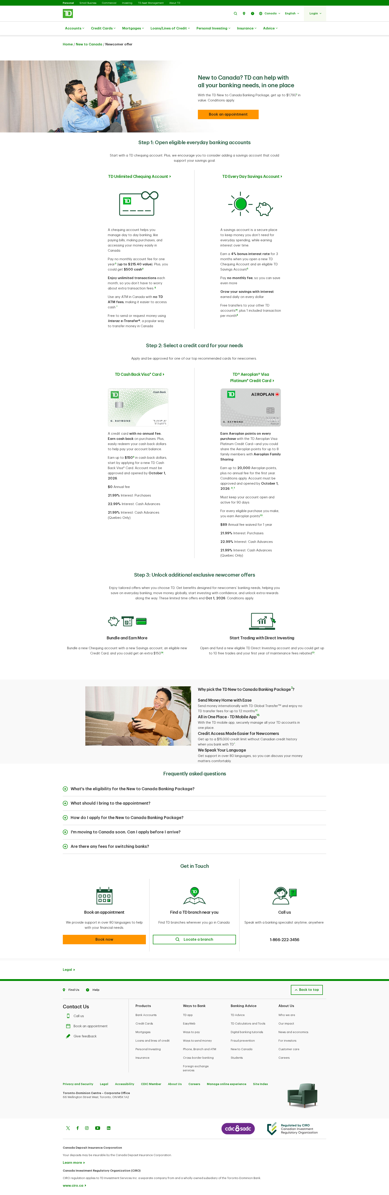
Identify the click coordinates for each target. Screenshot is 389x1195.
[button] (235, 13)
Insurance (245, 28)
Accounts (73, 28)
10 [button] (261, 515)
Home (68, 44)
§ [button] (155, 287)
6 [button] (232, 488)
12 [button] (256, 710)
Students (237, 1057)
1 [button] (296, 94)
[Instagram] (86, 1128)
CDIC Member (151, 1084)
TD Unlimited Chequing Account (138, 177)
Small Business (87, 3)
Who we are (286, 1015)
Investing (127, 3)
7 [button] (234, 488)
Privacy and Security (78, 1084)
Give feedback (85, 1036)
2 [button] (292, 687)
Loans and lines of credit (153, 1040)
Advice (269, 28)
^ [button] (234, 744)
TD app (188, 1015)
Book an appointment (91, 1026)
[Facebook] (77, 1128)
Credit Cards (102, 28)
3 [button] (115, 263)
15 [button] (257, 715)
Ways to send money (197, 1040)
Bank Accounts (146, 1015)
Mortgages (131, 28)
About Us (175, 1084)
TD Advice (238, 1015)
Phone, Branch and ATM (199, 1049)
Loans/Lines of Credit (169, 28)
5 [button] (247, 269)
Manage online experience (226, 1084)
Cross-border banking (198, 1057)
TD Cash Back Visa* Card (138, 374)
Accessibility (124, 1084)
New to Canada (89, 44)
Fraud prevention (243, 1040)
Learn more (72, 1162)
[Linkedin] (108, 1128)
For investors (287, 1040)
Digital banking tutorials (247, 1032)
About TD (174, 3)
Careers (284, 1057)
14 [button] (162, 652)
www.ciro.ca (73, 1185)
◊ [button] (237, 315)
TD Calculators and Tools (248, 1023)
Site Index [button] (260, 1084)
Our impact (286, 1023)
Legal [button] (67, 969)
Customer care (288, 1049)
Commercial (109, 3)
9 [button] (133, 457)
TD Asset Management (151, 3)
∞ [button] (236, 310)
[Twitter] (68, 1128)
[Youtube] (97, 1128)
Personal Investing (212, 28)
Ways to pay (191, 1032)
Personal (68, 3)
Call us (79, 1016)
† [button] (116, 306)
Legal (104, 1084)
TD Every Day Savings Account (250, 177)
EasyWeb (189, 1023)
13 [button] (313, 652)
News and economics (293, 1032)
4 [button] (142, 269)
